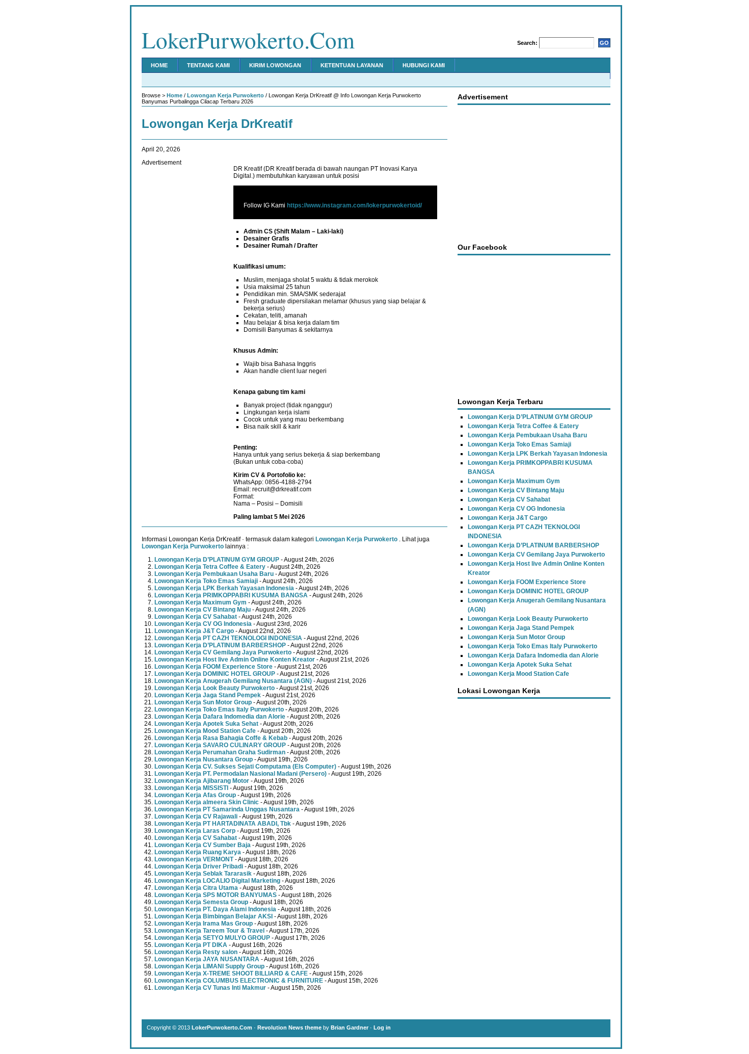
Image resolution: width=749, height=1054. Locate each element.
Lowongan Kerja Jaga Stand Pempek (207, 695)
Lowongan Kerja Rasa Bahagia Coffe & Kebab (220, 738)
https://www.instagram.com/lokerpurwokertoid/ (354, 205)
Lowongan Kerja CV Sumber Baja (202, 845)
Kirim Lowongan (275, 65)
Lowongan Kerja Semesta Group (201, 902)
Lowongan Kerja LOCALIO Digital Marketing (217, 880)
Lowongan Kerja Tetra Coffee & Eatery (209, 566)
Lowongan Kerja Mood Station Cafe (205, 730)
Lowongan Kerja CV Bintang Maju (202, 609)
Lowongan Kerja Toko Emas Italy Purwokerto (219, 709)
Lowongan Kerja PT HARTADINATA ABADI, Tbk (222, 823)
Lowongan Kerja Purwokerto (225, 95)
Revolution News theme (289, 1027)
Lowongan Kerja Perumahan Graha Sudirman (219, 752)
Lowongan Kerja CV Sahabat (195, 616)
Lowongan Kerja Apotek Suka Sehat (206, 723)
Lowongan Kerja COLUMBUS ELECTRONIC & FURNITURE (238, 980)
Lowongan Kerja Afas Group (195, 795)
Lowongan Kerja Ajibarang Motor (201, 780)
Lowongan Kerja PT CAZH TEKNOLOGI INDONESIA (228, 638)
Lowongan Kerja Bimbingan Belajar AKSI (213, 916)
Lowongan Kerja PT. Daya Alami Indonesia (215, 909)
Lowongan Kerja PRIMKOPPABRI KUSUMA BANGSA (231, 595)
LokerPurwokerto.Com (248, 39)
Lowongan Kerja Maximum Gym (200, 602)
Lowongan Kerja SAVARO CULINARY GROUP (220, 745)
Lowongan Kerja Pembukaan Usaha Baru (214, 573)
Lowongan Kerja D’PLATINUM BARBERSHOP (220, 645)
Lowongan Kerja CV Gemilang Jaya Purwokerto (222, 652)
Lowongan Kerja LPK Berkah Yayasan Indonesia (224, 588)
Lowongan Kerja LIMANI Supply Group (209, 966)
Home (159, 65)
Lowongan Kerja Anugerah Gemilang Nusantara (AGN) (233, 680)
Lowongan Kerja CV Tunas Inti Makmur (210, 987)
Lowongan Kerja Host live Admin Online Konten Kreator (234, 659)
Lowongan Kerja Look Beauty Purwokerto (214, 688)
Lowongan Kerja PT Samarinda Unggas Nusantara (227, 809)
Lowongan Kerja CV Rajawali (195, 816)
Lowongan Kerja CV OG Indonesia (203, 623)
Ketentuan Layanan (351, 65)
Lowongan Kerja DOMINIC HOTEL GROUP (214, 673)
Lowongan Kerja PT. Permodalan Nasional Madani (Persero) (240, 773)
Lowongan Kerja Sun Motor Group (203, 702)
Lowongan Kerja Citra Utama (196, 887)
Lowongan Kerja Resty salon (195, 952)
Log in (382, 1027)
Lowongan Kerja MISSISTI (191, 788)
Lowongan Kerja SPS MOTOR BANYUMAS (215, 895)
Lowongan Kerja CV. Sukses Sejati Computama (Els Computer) (245, 766)
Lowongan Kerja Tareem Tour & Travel (209, 930)
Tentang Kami (208, 65)
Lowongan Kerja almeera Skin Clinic (206, 802)
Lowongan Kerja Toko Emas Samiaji (206, 581)
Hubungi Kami (424, 65)
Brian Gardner (349, 1027)
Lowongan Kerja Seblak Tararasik (203, 873)
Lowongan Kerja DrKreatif (217, 123)
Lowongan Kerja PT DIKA (190, 944)
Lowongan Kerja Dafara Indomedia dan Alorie (219, 716)
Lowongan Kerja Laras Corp (194, 830)
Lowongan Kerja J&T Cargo (194, 631)
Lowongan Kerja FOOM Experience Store (213, 666)
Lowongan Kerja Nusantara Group (203, 759)
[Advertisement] (182, 319)
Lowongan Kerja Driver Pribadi (198, 866)
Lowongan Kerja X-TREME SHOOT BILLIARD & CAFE (231, 973)
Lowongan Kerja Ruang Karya (197, 852)
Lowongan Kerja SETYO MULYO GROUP (212, 937)
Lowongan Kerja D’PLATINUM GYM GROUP (216, 559)
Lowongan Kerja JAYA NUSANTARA (206, 959)
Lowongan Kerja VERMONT (193, 859)
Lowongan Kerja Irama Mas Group (203, 923)
